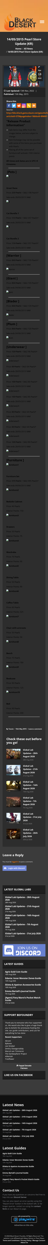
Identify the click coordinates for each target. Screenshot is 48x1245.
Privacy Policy (26, 1240)
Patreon (24, 1068)
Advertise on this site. (24, 1225)
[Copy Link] (29, 105)
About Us (24, 1242)
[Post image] (13, 754)
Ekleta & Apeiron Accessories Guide (23, 984)
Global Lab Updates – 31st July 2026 (32, 817)
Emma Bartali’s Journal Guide (20, 991)
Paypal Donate (24, 1065)
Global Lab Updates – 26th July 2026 (30, 833)
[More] (34, 105)
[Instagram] (24, 105)
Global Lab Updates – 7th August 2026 (29, 801)
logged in (15, 862)
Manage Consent (39, 1240)
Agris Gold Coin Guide (16, 971)
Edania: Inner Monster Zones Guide (23, 978)
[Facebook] (9, 105)
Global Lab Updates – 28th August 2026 (30, 753)
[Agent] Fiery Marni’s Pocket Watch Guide (22, 999)
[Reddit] (19, 105)
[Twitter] (14, 105)
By (10, 729)
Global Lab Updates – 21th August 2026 (30, 769)
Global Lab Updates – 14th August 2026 (30, 785)
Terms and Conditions (11, 1240)
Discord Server (20, 1197)
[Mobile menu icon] (42, 22)
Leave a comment (35, 729)
